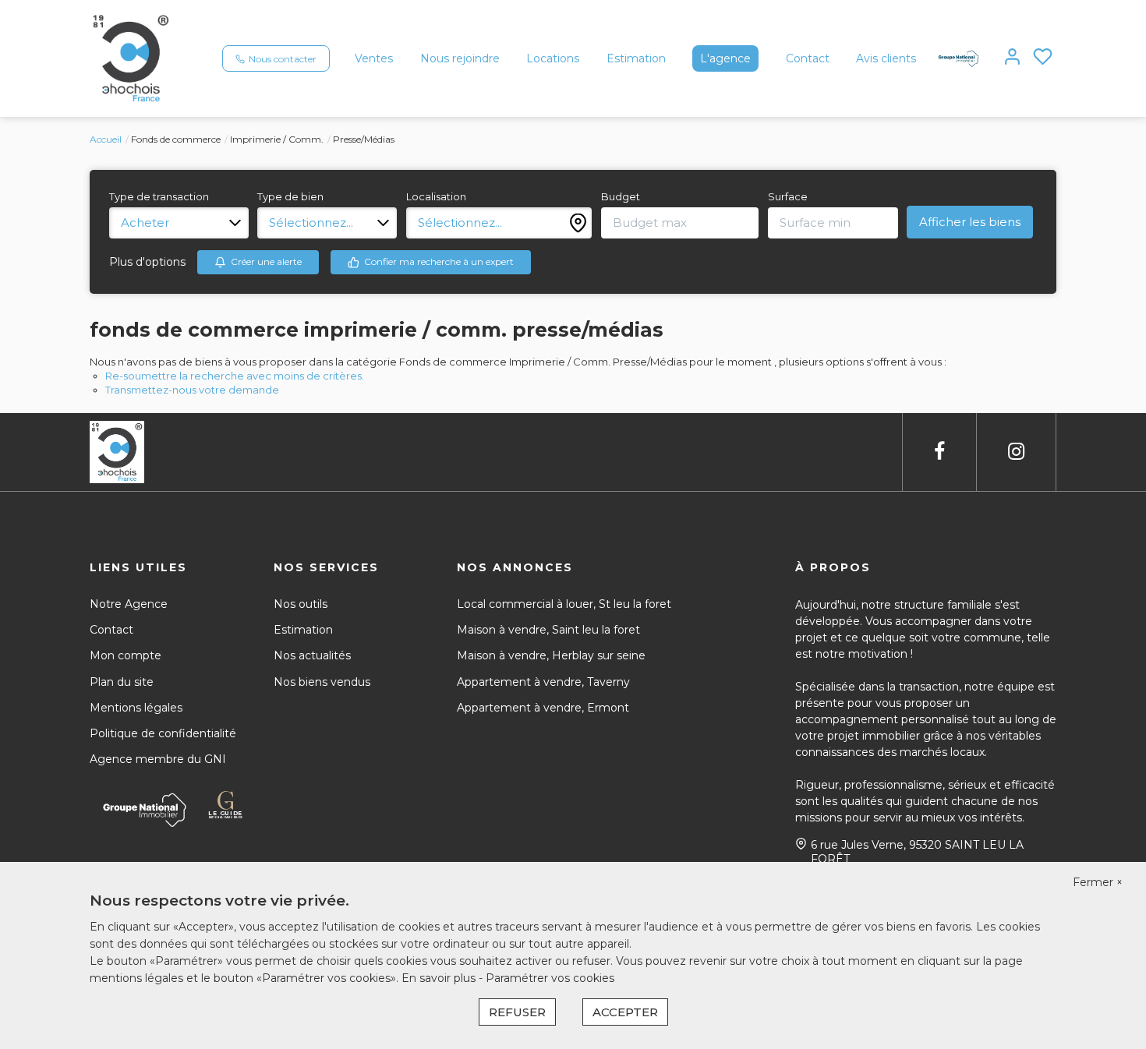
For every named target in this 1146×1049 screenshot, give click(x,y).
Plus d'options (147, 262)
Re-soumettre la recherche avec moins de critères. (234, 375)
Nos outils (300, 604)
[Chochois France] (131, 58)
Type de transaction (159, 196)
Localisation (436, 196)
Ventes (374, 58)
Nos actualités (312, 655)
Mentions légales (136, 708)
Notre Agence (129, 604)
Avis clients (886, 58)
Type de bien (290, 196)
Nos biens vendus (322, 682)
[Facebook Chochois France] (939, 451)
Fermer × (1098, 882)
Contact (807, 58)
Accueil (106, 139)
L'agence (725, 58)
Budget (620, 196)
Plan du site (122, 682)
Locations (552, 58)
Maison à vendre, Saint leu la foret (548, 630)
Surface (788, 196)
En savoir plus (440, 978)
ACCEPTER (625, 1012)
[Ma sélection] (1042, 58)
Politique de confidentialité (163, 733)
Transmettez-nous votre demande (192, 389)
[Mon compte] (1012, 58)
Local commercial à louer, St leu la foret (564, 604)
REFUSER (517, 1012)
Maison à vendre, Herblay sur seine (551, 655)
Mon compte (125, 655)
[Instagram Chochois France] (1016, 451)
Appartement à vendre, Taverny (543, 682)
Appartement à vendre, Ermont (543, 708)
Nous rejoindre (460, 58)
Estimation (636, 58)
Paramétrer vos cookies (550, 978)
